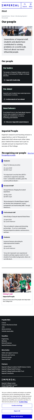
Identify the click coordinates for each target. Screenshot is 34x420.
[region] (17, 403)
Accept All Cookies (17, 416)
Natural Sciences (7, 343)
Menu (30, 6)
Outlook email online (7, 331)
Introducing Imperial (20, 16)
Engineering (5, 339)
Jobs (3, 327)
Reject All (17, 411)
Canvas (4, 323)
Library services (6, 329)
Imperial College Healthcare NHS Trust (13, 371)
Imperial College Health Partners (11, 369)
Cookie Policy (23, 402)
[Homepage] (11, 5)
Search (25, 6)
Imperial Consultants (8, 373)
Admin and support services (10, 353)
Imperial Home (6, 16)
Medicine (4, 341)
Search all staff (6, 359)
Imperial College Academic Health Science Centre (16, 367)
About (4, 11)
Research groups (7, 357)
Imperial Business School (9, 345)
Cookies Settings (17, 405)
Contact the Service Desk (9, 325)
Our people (5, 18)
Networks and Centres (8, 355)
